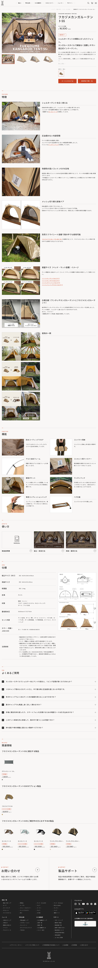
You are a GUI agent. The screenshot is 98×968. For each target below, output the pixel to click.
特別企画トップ (24, 920)
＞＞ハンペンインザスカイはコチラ (52, 285)
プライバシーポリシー (16, 945)
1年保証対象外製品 (59, 932)
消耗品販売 (58, 935)
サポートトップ (59, 920)
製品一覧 (59, 9)
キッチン (56, 908)
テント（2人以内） (66, 9)
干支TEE (22, 930)
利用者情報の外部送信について (51, 945)
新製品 (21, 903)
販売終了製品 (58, 922)
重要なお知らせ (7, 925)
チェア (38, 905)
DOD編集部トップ (42, 920)
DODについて (49, 3)
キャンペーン (23, 925)
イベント (5, 927)
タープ (4, 905)
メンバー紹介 (40, 930)
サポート (69, 3)
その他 (38, 913)
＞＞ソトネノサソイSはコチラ (51, 278)
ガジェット (6, 910)
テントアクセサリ (24, 910)
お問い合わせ (84, 945)
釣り (21, 913)
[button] (8, 59)
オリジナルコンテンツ (26, 927)
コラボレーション (24, 922)
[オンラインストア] (92, 3)
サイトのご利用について (33, 945)
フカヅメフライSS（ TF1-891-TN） (52, 239)
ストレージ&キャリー (25, 908)
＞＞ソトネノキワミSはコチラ (51, 281)
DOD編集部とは (41, 927)
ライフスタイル (7, 913)
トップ (53, 9)
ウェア (38, 910)
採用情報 (74, 945)
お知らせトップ (7, 920)
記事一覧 (39, 922)
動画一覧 (39, 925)
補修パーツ (57, 913)
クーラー (39, 908)
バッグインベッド (53, 145)
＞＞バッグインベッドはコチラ (51, 283)
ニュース (60, 3)
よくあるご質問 (59, 937)
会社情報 (66, 945)
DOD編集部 (38, 3)
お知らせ (5, 922)
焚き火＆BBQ (57, 905)
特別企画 (27, 3)
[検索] (88, 3)
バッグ (55, 910)
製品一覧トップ (7, 903)
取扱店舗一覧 (58, 925)
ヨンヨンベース (52, 112)
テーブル (22, 905)
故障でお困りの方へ (60, 927)
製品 (19, 3)
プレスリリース (7, 930)
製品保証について (59, 930)
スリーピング (6, 908)
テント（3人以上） (59, 903)
